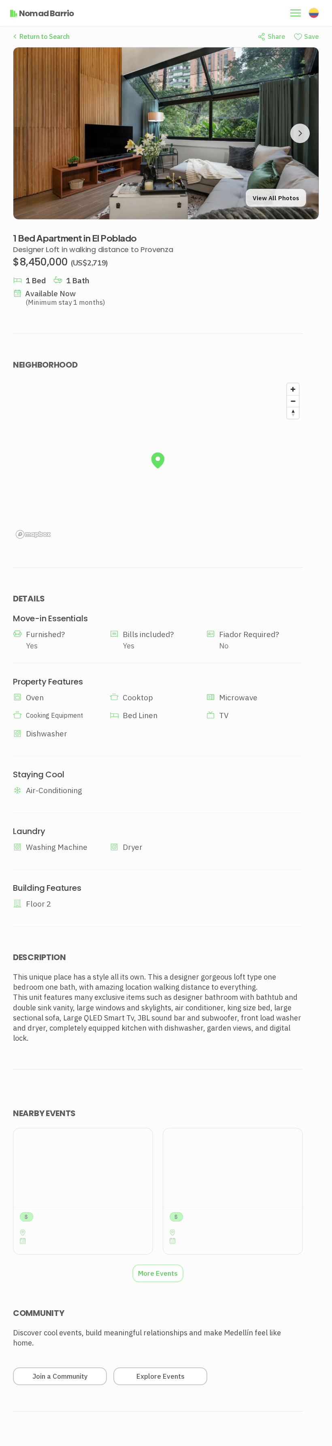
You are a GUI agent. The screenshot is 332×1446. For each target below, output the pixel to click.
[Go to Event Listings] (83, 1191)
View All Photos (276, 198)
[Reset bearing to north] (293, 413)
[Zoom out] (293, 401)
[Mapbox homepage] (33, 534)
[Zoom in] (293, 389)
